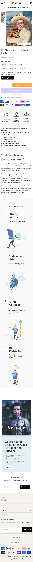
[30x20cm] (5, 66)
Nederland (15, 542)
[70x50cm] (5, 70)
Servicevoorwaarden (13, 556)
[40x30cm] (13, 66)
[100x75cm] (22, 70)
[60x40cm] (22, 66)
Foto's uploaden (7, 78)
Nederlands (16, 537)
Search (4, 556)
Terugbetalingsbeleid (25, 556)
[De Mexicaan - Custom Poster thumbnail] (3, 15)
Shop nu (8, 467)
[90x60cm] (13, 70)
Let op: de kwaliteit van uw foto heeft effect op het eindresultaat (16, 73)
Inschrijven (25, 487)
